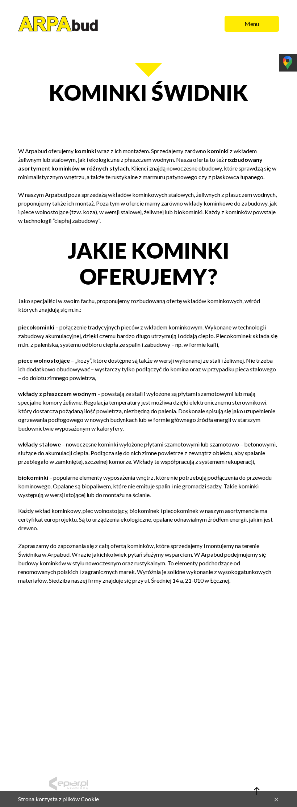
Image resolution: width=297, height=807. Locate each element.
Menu (251, 23)
